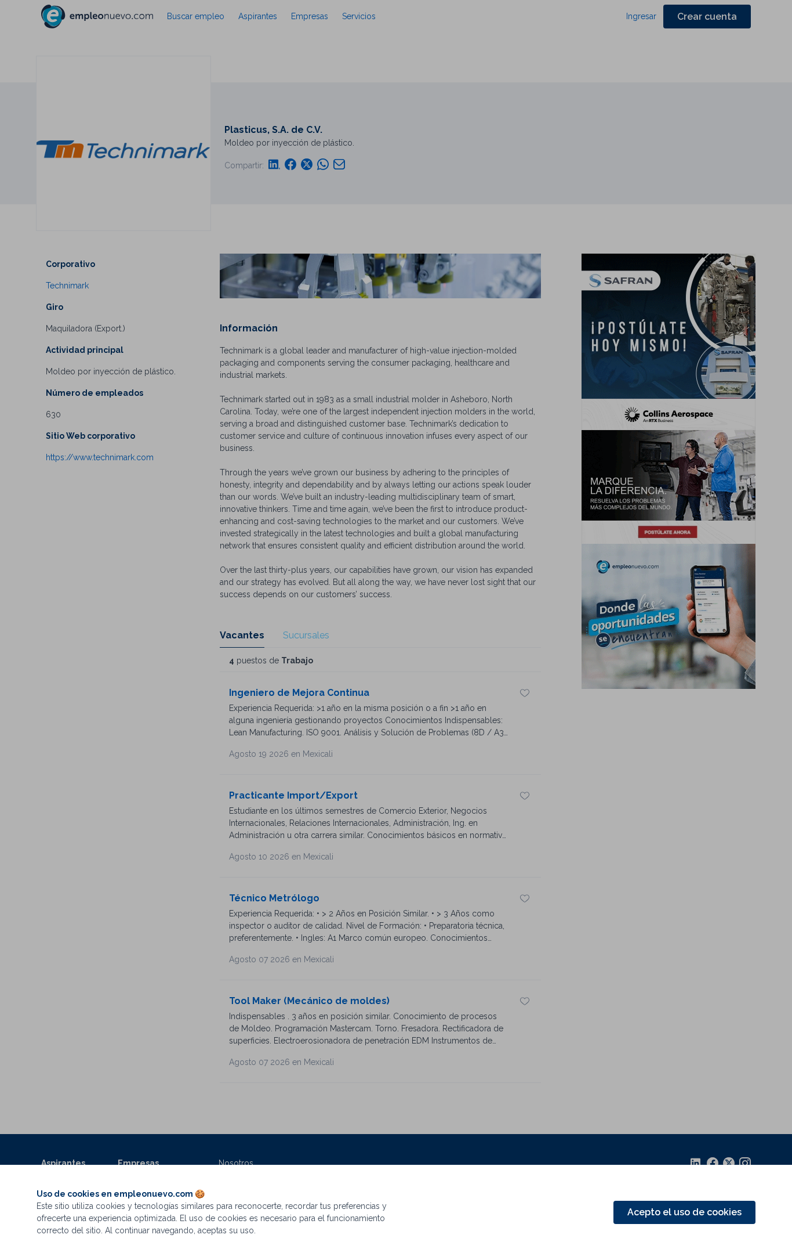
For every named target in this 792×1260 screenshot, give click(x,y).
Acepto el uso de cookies (684, 1212)
